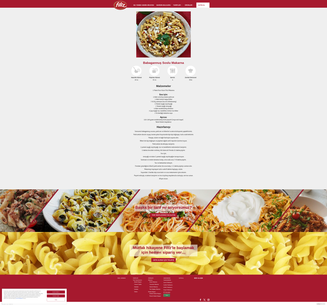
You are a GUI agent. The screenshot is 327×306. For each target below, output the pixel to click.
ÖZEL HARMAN (122, 278)
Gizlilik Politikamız (168, 285)
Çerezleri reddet (56, 295)
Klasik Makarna (153, 282)
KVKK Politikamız (168, 287)
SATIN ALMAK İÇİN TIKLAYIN (163, 260)
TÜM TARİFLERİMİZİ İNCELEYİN (163, 215)
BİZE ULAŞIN (198, 278)
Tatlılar (135, 291)
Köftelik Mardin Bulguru (155, 293)
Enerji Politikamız (168, 289)
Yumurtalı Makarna (154, 284)
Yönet (167, 295)
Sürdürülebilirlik (167, 280)
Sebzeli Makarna (153, 286)
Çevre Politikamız (168, 282)
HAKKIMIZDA (167, 278)
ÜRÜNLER (150, 278)
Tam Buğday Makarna (154, 289)
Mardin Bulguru (138, 282)
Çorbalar (136, 289)
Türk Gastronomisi (137, 280)
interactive (320, 304)
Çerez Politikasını (19, 298)
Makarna (150, 280)
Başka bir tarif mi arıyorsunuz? (163, 207)
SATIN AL (181, 278)
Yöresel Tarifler (138, 284)
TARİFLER (135, 278)
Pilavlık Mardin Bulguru (155, 296)
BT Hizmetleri (167, 292)
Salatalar (136, 286)
